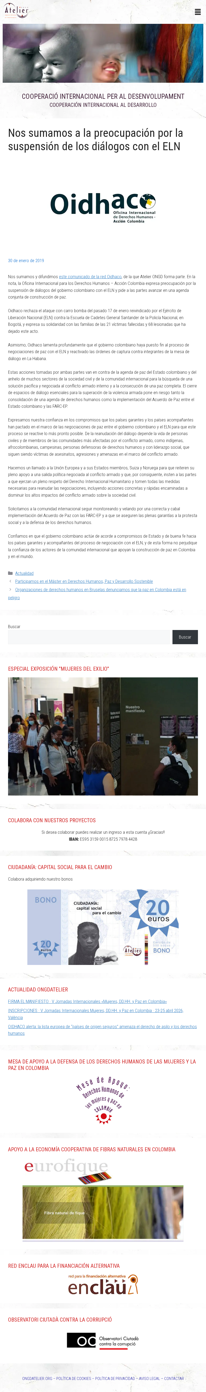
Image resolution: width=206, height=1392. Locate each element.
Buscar (14, 626)
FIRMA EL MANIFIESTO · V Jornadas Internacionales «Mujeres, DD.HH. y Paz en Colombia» (87, 1001)
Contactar (174, 1378)
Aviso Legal (149, 1378)
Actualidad (24, 573)
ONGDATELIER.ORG (37, 1378)
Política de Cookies (73, 1378)
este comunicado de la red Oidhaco (90, 276)
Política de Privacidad (115, 1378)
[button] (198, 12)
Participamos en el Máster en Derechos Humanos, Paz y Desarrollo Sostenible (84, 581)
